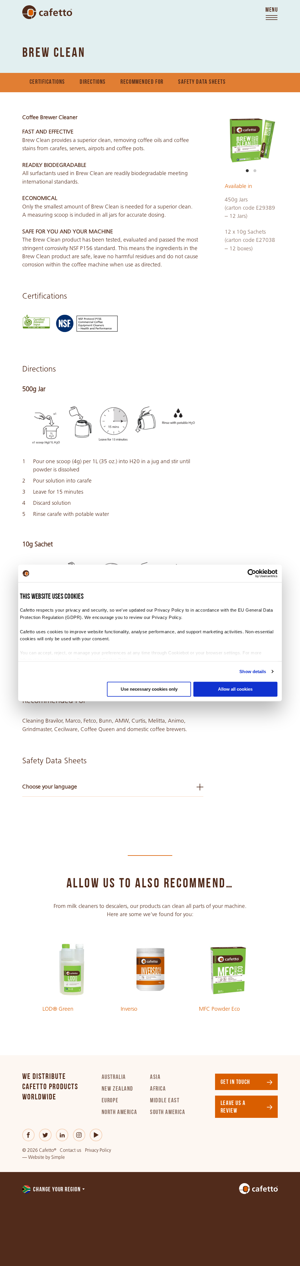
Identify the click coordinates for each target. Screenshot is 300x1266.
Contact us (70, 1150)
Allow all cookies (235, 689)
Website (36, 1157)
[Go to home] (47, 12)
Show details (252, 671)
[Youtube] (96, 1135)
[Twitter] (45, 1135)
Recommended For (141, 82)
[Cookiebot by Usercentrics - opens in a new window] (251, 573)
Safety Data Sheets (202, 82)
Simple (58, 1157)
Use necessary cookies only (149, 689)
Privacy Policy (98, 1150)
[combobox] (54, 1190)
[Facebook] (28, 1135)
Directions (93, 82)
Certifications (47, 82)
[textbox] (54, 1190)
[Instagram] (79, 1135)
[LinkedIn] (62, 1135)
